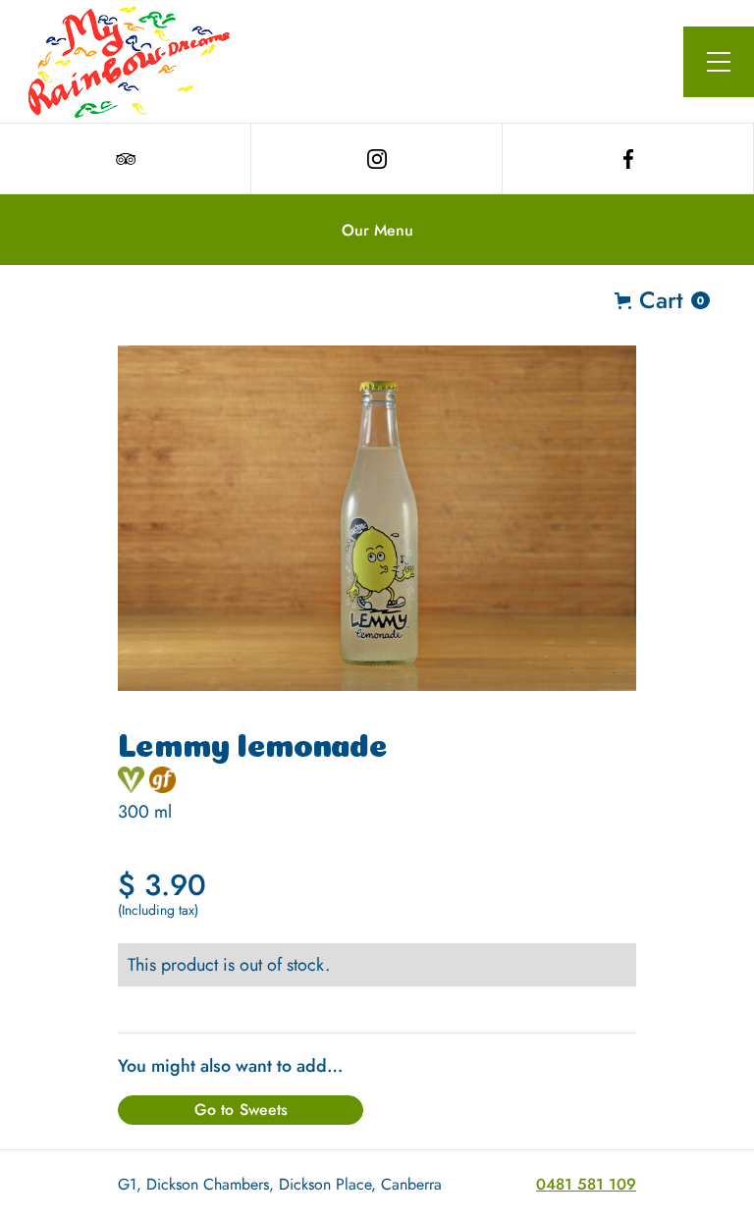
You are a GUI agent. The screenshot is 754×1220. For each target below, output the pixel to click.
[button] (718, 62)
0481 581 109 (586, 1184)
